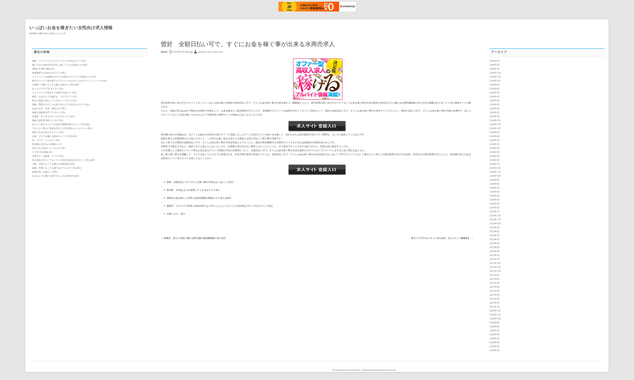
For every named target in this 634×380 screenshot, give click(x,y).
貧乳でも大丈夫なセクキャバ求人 (48, 132)
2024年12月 (495, 120)
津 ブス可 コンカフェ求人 (46, 140)
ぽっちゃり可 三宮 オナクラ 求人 (48, 88)
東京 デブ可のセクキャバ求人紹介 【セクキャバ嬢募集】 (442, 238)
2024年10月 (495, 128)
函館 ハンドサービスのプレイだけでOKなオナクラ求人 (59, 60)
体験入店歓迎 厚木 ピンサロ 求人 (48, 120)
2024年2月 (495, 159)
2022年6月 (495, 239)
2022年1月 (495, 259)
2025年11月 (495, 76)
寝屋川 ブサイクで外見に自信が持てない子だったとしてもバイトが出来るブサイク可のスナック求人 (220, 205)
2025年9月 (495, 84)
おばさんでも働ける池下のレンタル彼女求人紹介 (55, 175)
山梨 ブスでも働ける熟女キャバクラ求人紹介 (54, 136)
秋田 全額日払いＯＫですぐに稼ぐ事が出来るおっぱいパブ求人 (200, 182)
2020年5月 (495, 338)
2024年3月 (495, 155)
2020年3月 (495, 346)
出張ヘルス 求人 (176, 213)
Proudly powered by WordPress (346, 370)
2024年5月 (495, 148)
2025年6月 (495, 96)
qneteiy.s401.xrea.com (210, 51)
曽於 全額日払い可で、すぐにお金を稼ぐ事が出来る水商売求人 (248, 44)
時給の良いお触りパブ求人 (45, 171)
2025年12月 (495, 72)
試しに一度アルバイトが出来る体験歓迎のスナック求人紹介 (61, 124)
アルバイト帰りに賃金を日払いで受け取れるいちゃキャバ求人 (62, 128)
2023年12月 (495, 167)
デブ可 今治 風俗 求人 (42, 152)
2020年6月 (495, 334)
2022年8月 (495, 231)
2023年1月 (495, 211)
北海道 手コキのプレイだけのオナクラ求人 (53, 116)
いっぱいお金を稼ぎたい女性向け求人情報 (71, 27)
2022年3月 (495, 251)
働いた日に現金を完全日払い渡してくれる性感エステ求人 (60, 64)
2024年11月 (495, 124)
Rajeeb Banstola (388, 370)
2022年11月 (495, 219)
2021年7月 (495, 282)
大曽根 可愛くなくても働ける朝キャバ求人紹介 (55, 84)
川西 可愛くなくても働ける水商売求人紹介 (53, 163)
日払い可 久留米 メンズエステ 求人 (49, 148)
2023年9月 (495, 179)
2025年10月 (495, 80)
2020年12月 (495, 310)
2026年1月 (495, 68)
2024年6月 (495, 144)
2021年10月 (495, 270)
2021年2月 (495, 302)
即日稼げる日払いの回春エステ (47, 144)
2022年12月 (495, 215)
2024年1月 (495, 163)
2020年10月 (495, 318)
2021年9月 (495, 274)
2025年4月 (495, 104)
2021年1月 (495, 306)
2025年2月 (495, 112)
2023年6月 (495, 191)
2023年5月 (495, 195)
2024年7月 (495, 140)
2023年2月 (495, 207)
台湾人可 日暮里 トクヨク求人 (48, 155)
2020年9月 (495, 322)
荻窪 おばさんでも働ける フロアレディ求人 (54, 96)
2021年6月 (495, 286)
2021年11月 (495, 267)
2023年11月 (495, 171)
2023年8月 (495, 183)
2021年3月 (495, 298)
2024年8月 (495, 136)
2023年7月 (495, 187)
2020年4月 (495, 342)
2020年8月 (495, 326)
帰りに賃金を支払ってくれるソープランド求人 (54, 100)
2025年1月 (495, 116)
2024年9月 (495, 132)
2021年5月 (495, 290)
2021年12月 (495, 263)
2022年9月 (495, 227)
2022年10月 (495, 223)
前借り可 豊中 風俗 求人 (43, 68)
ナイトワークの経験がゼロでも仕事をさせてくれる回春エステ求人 (64, 76)
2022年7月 (495, 235)
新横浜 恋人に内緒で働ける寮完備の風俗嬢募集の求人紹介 (193, 238)
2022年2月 (495, 255)
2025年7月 (495, 92)
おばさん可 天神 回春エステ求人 (49, 108)
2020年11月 (495, 314)
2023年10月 (495, 175)
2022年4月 (495, 247)
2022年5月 (495, 243)
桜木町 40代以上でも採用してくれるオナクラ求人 (193, 189)
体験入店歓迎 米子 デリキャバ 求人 (49, 112)
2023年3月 (495, 203)
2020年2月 (495, 350)
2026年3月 (495, 60)
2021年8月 (495, 278)
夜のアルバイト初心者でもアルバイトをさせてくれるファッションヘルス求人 (69, 80)
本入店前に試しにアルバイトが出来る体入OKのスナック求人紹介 (63, 159)
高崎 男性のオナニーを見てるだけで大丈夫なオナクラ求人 (61, 104)
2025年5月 (495, 100)
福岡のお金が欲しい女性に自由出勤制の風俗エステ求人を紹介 (199, 197)
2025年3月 (495, 108)
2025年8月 (495, 88)
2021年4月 (495, 294)
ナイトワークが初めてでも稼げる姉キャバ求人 (54, 92)
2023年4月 (495, 199)
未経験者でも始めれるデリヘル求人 (49, 72)
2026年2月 (495, 64)
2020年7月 (495, 330)
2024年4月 (495, 152)
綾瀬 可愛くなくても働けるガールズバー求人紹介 (57, 167)
